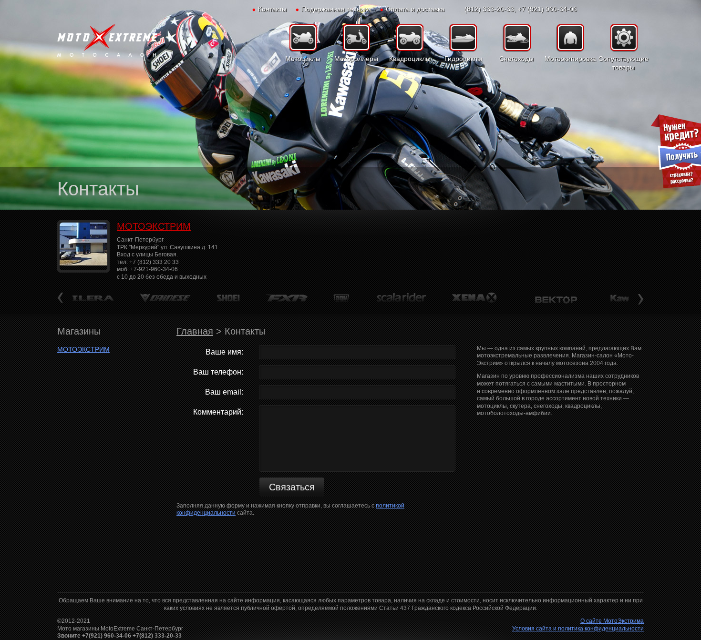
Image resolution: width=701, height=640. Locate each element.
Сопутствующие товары (623, 63)
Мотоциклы (302, 58)
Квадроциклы (410, 58)
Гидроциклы (463, 58)
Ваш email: (224, 392)
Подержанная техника (336, 9)
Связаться (292, 487)
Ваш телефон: (218, 372)
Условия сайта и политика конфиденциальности (578, 628)
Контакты (272, 9)
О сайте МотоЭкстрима (612, 621)
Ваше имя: (224, 352)
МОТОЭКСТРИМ (154, 226)
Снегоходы (516, 58)
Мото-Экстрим (107, 40)
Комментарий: (218, 412)
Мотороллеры (356, 58)
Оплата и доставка (415, 9)
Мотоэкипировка (570, 58)
